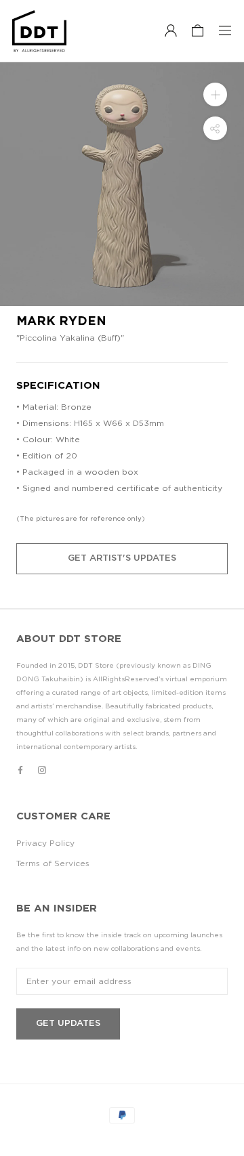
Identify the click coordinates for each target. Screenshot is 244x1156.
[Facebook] (20, 769)
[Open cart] (197, 31)
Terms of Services (52, 863)
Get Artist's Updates (122, 558)
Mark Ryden (61, 322)
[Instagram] (42, 769)
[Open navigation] (225, 31)
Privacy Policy (45, 843)
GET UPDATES (68, 1023)
